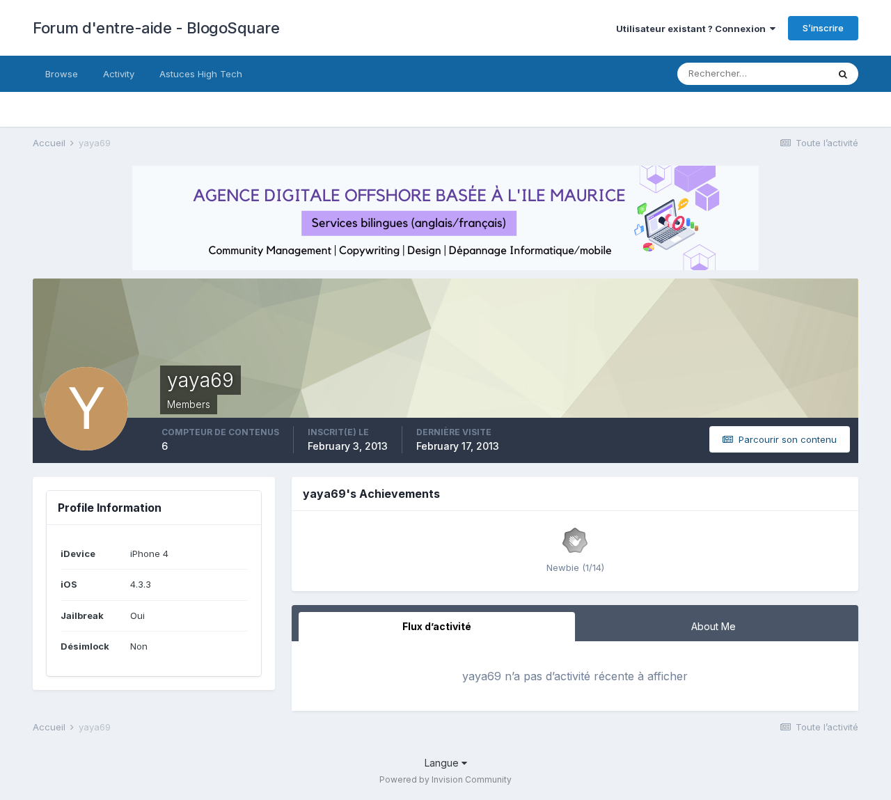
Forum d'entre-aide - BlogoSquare (156, 28)
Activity (118, 73)
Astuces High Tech (200, 73)
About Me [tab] (713, 626)
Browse (61, 73)
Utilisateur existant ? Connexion (693, 28)
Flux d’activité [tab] (436, 626)
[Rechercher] (843, 74)
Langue (443, 763)
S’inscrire (823, 27)
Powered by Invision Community (445, 779)
